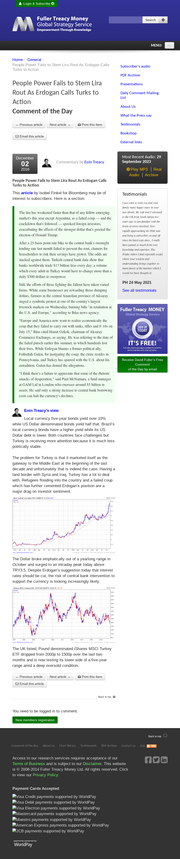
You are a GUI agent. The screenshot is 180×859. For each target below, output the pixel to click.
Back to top (105, 696)
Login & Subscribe (36, 3)
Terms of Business (28, 764)
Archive (151, 175)
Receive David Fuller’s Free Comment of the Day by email (142, 364)
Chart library (67, 746)
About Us (49, 746)
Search (150, 20)
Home (17, 60)
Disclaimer (92, 764)
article (27, 193)
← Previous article (28, 124)
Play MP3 (139, 169)
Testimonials (88, 746)
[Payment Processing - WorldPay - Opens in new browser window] (28, 843)
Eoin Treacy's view (41, 410)
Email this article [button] (31, 136)
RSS (142, 746)
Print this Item (91, 124)
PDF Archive (109, 746)
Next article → (60, 124)
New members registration (35, 720)
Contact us (128, 746)
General (34, 60)
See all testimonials (139, 290)
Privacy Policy (45, 775)
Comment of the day (24, 746)
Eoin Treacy (94, 162)
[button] (163, 19)
